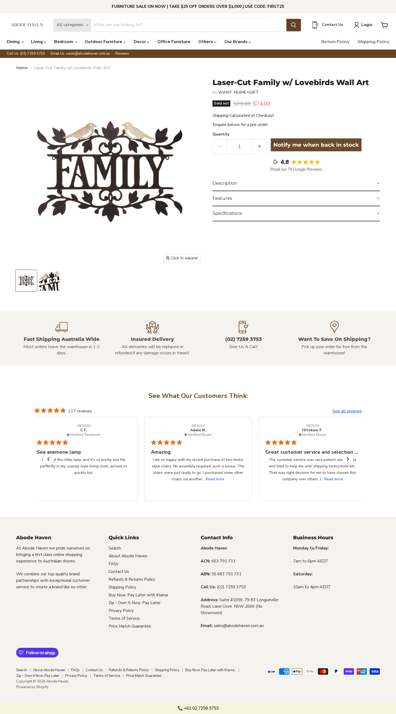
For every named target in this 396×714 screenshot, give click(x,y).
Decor (140, 42)
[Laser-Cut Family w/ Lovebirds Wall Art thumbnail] (26, 280)
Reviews (122, 54)
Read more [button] (215, 479)
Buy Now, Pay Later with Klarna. (139, 595)
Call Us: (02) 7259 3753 (26, 54)
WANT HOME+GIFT (238, 92)
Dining (14, 42)
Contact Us (119, 571)
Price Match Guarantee (130, 626)
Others (206, 42)
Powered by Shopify (32, 687)
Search (115, 548)
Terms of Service (124, 618)
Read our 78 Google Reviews (296, 169)
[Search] (293, 25)
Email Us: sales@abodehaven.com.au (80, 54)
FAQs (114, 563)
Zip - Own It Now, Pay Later (135, 603)
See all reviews (347, 411)
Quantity (221, 134)
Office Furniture (173, 42)
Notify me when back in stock (316, 145)
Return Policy (335, 42)
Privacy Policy (121, 610)
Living (37, 42)
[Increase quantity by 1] (259, 146)
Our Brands (236, 42)
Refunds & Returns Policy (132, 579)
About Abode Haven (128, 556)
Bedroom (64, 42)
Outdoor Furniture (104, 42)
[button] (296, 183)
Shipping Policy (373, 42)
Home (22, 67)
